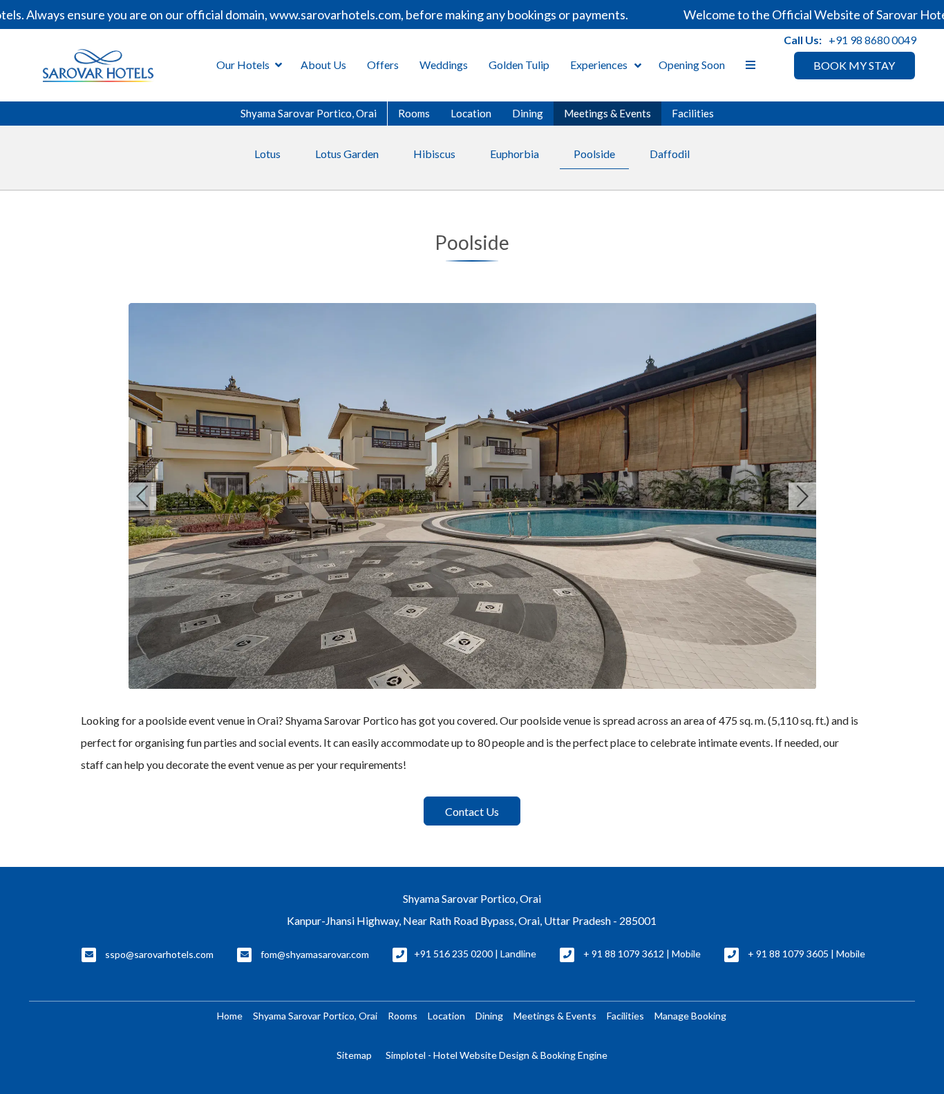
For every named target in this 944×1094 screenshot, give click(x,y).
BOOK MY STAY (854, 65)
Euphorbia (514, 153)
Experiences (598, 64)
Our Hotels (243, 64)
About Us (323, 64)
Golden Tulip (519, 64)
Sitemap (354, 1055)
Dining (527, 113)
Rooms (414, 113)
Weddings (443, 64)
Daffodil (670, 153)
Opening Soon (692, 64)
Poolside (594, 153)
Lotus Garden (347, 153)
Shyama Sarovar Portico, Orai (308, 113)
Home (230, 1016)
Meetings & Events (607, 113)
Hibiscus (434, 153)
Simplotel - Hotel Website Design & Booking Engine (496, 1055)
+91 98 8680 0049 (872, 39)
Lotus (267, 153)
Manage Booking (690, 1016)
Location (471, 113)
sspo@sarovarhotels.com (159, 954)
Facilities (693, 113)
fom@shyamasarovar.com (315, 954)
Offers (383, 64)
